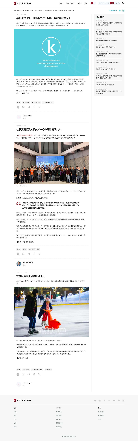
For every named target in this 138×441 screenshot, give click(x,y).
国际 (15, 427)
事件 (36, 10)
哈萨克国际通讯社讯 (25, 135)
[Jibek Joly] (113, 10)
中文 (112, 3)
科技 (18, 249)
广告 (99, 419)
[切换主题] (93, 3)
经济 (15, 423)
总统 (18, 102)
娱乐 (18, 370)
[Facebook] (33, 107)
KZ (99, 3)
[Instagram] (17, 107)
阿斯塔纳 (48, 370)
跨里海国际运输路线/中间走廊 (54, 10)
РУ (105, 3)
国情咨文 (41, 10)
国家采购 (58, 427)
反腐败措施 (59, 423)
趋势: (15, 10)
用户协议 (58, 412)
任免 (32, 10)
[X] (39, 107)
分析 (85, 3)
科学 (24, 249)
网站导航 (101, 412)
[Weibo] (109, 400)
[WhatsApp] (23, 107)
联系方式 (101, 415)
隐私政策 (58, 415)
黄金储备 (26, 102)
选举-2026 (20, 10)
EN (108, 3)
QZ (102, 3)
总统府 (27, 10)
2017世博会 (36, 102)
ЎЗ (119, 3)
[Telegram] (28, 107)
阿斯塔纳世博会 (48, 102)
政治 (15, 415)
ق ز (116, 3)
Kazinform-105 (69, 10)
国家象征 (58, 419)
